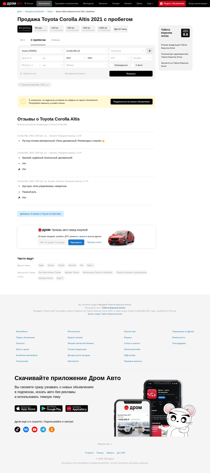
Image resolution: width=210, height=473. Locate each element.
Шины (139, 3)
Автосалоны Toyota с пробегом (97, 272)
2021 (68, 58)
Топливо (137, 58)
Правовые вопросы (133, 361)
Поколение (116, 51)
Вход (198, 3)
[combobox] (41, 51)
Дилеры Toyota (72, 272)
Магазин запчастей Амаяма (81, 343)
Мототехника (74, 331)
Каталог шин (130, 331)
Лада (41, 265)
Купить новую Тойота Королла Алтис (105, 314)
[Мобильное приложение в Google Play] (51, 408)
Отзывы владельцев (77, 349)
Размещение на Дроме (183, 331)
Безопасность (178, 337)
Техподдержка (179, 343)
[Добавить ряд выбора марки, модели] (150, 51)
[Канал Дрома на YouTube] (34, 429)
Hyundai (72, 265)
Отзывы (115, 3)
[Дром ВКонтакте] (26, 429)
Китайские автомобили (26, 355)
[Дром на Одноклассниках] (52, 429)
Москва (30, 3)
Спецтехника (22, 361)
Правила (110, 453)
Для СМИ (121, 453)
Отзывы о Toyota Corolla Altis (48, 119)
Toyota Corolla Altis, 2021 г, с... (36, 84)
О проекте (89, 453)
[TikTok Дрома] (17, 429)
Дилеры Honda (46, 278)
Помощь (100, 453)
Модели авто (104, 444)
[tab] (22, 41)
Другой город (120, 29)
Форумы (128, 337)
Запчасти (103, 3)
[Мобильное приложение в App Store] (26, 408)
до (44, 65)
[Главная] (12, 3)
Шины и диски (22, 349)
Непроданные (121, 65)
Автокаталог (73, 361)
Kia (81, 265)
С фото (139, 65)
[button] (90, 265)
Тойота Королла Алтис (166, 32)
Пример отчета (94, 242)
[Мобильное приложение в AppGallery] (76, 408)
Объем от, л (27, 65)
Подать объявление (25, 337)
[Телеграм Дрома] (43, 429)
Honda (61, 265)
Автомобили (44, 3)
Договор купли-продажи (79, 355)
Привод (69, 65)
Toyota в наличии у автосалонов (131, 272)
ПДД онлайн (129, 355)
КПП (113, 58)
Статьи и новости (132, 343)
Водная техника (75, 337)
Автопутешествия (132, 349)
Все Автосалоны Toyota (50, 272)
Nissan (51, 265)
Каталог (128, 3)
